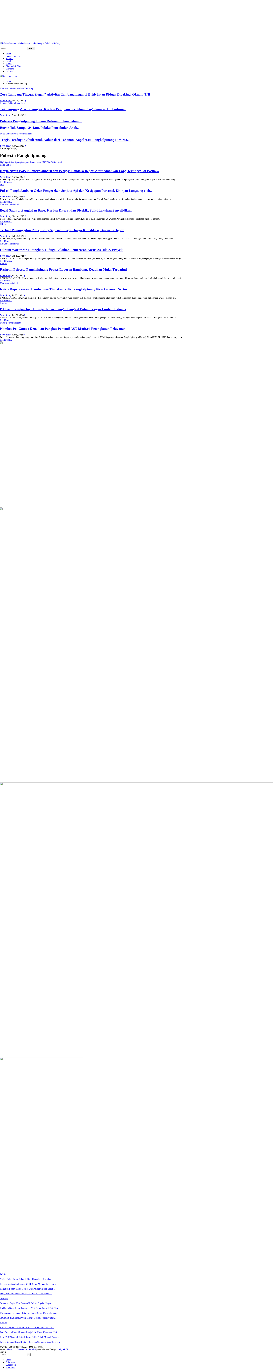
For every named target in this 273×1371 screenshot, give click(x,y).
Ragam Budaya (13, 56)
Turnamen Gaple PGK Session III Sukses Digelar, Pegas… (26, 1303)
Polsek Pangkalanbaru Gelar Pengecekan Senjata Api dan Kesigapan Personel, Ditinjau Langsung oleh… (76, 190)
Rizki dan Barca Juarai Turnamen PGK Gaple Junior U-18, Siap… (30, 1308)
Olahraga (10, 69)
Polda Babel (20, 103)
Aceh (59, 162)
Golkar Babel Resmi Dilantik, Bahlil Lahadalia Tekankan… (27, 1279)
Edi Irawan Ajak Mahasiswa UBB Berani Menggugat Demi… (28, 1284)
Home (8, 53)
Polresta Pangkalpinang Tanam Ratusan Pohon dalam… (41, 121)
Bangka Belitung (7, 103)
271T (44, 162)
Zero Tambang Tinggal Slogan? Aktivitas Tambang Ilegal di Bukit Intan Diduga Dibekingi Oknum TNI (75, 94)
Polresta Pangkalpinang (21, 133)
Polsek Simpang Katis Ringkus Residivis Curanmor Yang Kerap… (30, 1342)
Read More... (6, 182)
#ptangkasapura (22, 162)
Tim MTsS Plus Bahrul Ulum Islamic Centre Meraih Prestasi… (28, 1318)
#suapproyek (35, 162)
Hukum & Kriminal (9, 283)
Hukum (9, 71)
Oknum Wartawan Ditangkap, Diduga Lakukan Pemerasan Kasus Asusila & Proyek (61, 250)
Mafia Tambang (26, 88)
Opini (8, 61)
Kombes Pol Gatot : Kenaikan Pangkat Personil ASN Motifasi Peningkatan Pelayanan (63, 328)
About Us (11, 1349)
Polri (2, 184)
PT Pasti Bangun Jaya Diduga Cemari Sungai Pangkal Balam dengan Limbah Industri (63, 309)
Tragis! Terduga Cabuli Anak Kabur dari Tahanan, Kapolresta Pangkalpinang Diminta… (65, 140)
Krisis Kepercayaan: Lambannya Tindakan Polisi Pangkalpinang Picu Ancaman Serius (63, 289)
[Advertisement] (85, 20)
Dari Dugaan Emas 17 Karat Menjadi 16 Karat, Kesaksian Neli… (29, 1332)
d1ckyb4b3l (62, 1349)
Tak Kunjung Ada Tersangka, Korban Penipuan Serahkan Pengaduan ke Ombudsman (63, 109)
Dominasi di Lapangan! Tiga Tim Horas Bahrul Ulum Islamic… (28, 1313)
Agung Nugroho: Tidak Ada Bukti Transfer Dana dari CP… (27, 1327)
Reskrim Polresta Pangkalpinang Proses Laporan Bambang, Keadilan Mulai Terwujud (63, 269)
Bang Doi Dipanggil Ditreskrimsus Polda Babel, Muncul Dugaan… (30, 1337)
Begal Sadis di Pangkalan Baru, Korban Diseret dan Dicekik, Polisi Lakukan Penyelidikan (66, 210)
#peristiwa (9, 162)
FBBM (3, 224)
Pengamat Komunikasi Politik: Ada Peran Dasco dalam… (26, 1293)
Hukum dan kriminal (9, 88)
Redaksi (32, 1349)
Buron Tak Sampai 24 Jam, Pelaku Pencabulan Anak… (40, 127)
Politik (9, 63)
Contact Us (22, 1349)
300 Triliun (52, 162)
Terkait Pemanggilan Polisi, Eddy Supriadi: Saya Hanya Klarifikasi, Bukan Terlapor (62, 230)
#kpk (2, 162)
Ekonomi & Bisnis (14, 66)
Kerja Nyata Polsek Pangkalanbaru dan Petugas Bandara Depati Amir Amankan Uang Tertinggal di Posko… (79, 171)
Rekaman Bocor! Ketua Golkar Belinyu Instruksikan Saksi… (27, 1289)
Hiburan (9, 58)
